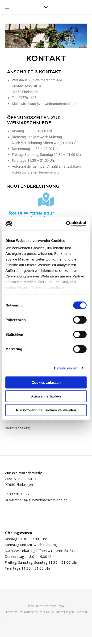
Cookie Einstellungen (59, 612)
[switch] (80, 319)
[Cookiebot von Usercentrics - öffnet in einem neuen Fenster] (66, 224)
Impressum (14, 612)
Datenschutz (33, 612)
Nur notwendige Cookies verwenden (46, 410)
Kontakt (81, 612)
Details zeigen (65, 368)
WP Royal (58, 606)
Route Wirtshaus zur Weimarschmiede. (31, 216)
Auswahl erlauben (46, 396)
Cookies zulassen (46, 382)
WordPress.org (17, 428)
